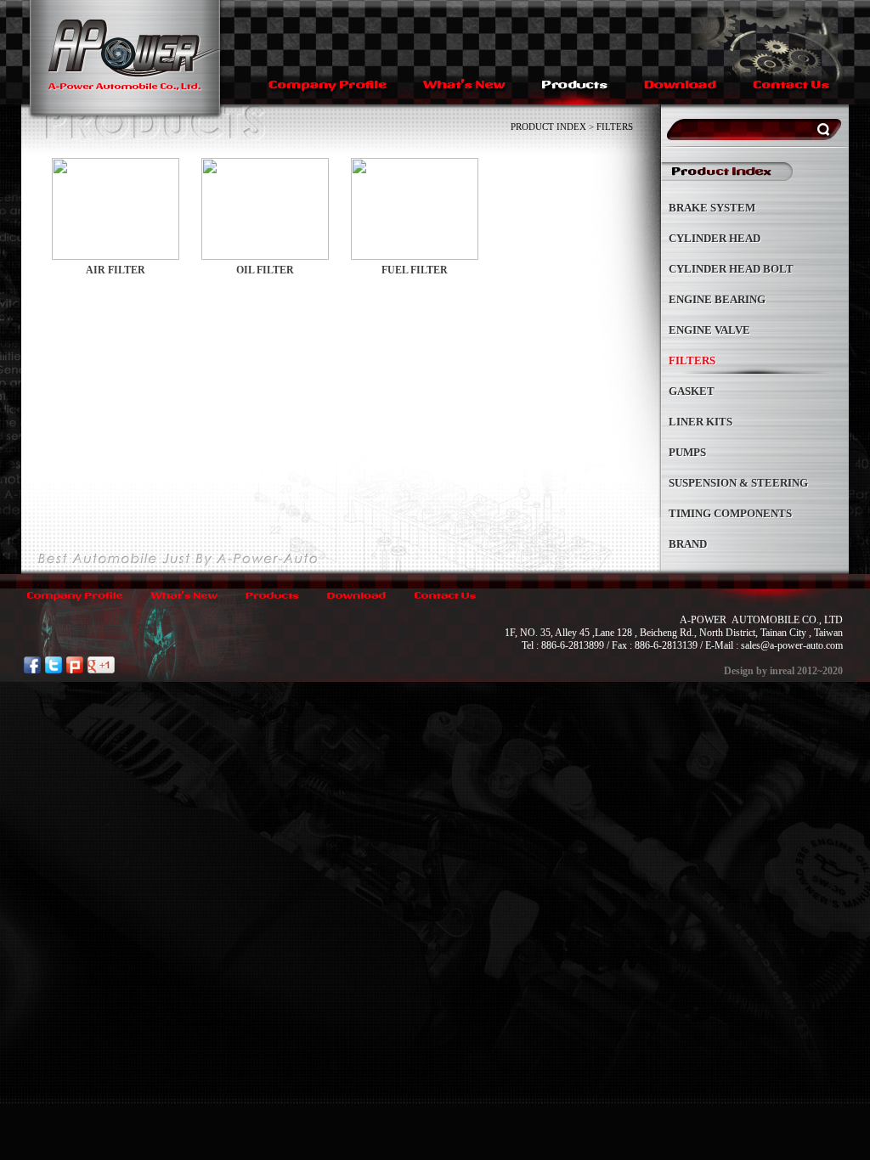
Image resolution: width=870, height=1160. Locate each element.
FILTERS (614, 126)
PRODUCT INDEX (548, 126)
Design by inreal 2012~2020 (783, 671)
